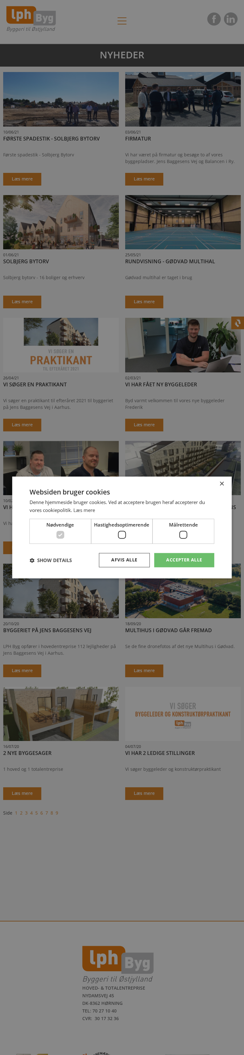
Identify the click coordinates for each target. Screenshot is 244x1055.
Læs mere (84, 510)
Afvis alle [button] (124, 560)
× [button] (221, 484)
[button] (51, 560)
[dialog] (122, 527)
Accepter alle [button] (184, 560)
